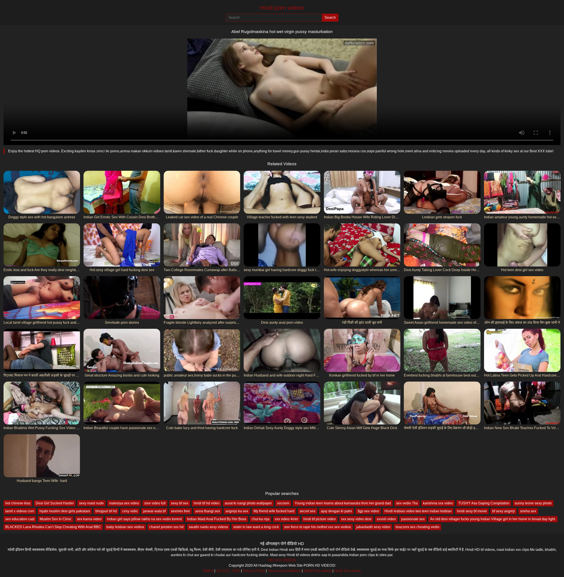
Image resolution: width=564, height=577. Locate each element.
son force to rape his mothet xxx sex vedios (317, 527)
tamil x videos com (19, 511)
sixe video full (155, 503)
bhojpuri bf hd (106, 511)
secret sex (307, 511)
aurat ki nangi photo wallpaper (248, 503)
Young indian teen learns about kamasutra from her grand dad (343, 503)
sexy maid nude (91, 503)
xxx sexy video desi (356, 519)
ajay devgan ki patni (336, 511)
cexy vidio (130, 511)
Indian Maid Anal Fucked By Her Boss (216, 519)
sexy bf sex (179, 503)
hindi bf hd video (206, 503)
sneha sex (528, 511)
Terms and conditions (284, 571)
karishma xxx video (438, 503)
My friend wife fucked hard (274, 511)
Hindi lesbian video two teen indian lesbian (418, 511)
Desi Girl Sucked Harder (55, 503)
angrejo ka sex (236, 511)
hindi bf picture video (319, 519)
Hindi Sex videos (347, 571)
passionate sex (413, 519)
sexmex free (180, 511)
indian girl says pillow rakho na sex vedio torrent (144, 519)
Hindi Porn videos (318, 571)
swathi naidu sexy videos (208, 527)
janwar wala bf (154, 511)
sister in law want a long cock (256, 527)
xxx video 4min (286, 519)
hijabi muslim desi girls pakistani (64, 511)
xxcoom (283, 503)
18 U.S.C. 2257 (228, 571)
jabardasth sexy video (373, 527)
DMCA (208, 571)
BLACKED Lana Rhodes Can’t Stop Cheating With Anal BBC (53, 527)
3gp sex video (368, 511)
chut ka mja (260, 519)
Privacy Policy (254, 571)
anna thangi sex (207, 511)
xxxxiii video (386, 519)
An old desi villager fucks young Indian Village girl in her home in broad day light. (493, 519)
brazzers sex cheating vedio (417, 527)
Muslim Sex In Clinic (56, 519)
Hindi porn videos (282, 8)
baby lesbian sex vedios (125, 527)
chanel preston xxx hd (166, 527)
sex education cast (19, 519)
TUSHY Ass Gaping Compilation (483, 503)
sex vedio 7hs (407, 503)
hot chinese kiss (17, 503)
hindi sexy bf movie (472, 511)
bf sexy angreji (503, 511)
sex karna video (89, 519)
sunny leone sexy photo (533, 503)
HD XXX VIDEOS (282, 560)
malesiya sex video (124, 503)
